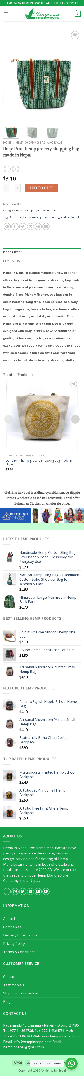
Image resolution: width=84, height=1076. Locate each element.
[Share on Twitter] (22, 226)
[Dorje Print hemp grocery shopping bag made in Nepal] (42, 416)
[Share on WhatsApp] (7, 226)
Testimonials (13, 985)
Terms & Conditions (19, 951)
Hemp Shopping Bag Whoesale (39, 142)
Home (7, 142)
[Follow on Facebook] (7, 891)
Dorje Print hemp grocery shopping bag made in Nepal (44, 217)
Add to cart (41, 188)
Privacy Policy (14, 943)
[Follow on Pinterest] (30, 891)
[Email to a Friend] (30, 226)
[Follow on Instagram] (15, 891)
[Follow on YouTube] (46, 891)
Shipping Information (20, 993)
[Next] (74, 75)
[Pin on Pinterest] (38, 226)
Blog (7, 1001)
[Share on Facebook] (15, 226)
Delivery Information (20, 935)
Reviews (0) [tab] (12, 260)
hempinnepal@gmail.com (23, 1047)
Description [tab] (13, 252)
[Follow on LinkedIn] (38, 891)
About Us (10, 918)
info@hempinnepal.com (32, 1041)
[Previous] (10, 75)
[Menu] (5, 14)
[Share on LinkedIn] (46, 226)
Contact (9, 976)
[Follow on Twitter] (22, 891)
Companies (12, 927)
